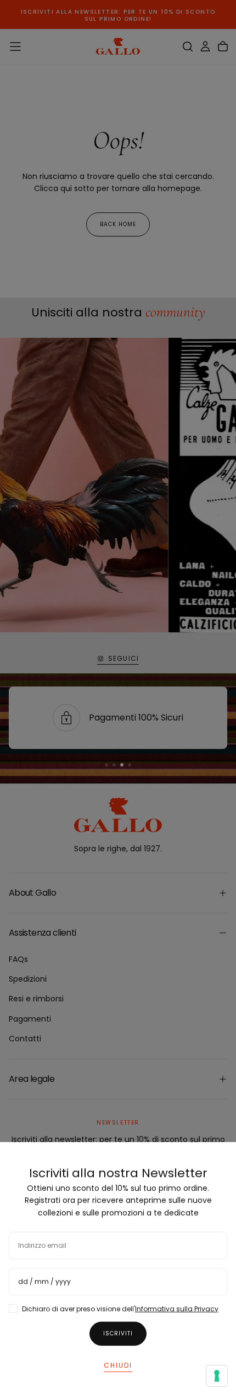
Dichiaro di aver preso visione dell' (120, 1309)
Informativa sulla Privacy (176, 1308)
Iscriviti (118, 1333)
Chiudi (118, 1365)
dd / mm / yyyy (44, 1281)
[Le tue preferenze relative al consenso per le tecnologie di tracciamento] (216, 1375)
